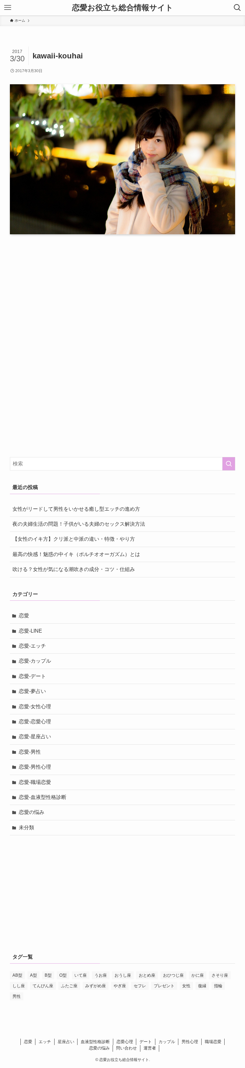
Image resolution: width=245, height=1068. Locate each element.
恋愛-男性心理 (35, 767)
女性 (186, 985)
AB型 (17, 975)
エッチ (45, 1041)
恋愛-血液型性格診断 (42, 797)
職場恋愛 (213, 1041)
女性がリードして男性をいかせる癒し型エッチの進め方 (76, 509)
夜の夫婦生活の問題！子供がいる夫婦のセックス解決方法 (78, 524)
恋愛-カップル (35, 661)
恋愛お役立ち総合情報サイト (122, 7)
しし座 (18, 985)
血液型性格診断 (95, 1041)
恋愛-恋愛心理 (35, 721)
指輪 (218, 985)
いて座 (80, 975)
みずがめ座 (95, 985)
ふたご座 (69, 985)
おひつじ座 (173, 975)
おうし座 (123, 975)
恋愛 (24, 615)
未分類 (26, 827)
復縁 (202, 985)
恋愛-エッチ (32, 646)
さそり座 (220, 975)
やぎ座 (120, 985)
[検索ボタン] (237, 7)
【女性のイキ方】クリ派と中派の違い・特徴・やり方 (73, 539)
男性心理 (190, 1041)
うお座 (100, 975)
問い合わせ (126, 1048)
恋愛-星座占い (35, 736)
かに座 (197, 975)
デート (145, 1041)
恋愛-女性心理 (35, 706)
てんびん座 (43, 985)
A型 (33, 975)
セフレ (140, 985)
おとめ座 (147, 975)
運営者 (150, 1048)
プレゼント (164, 985)
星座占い (66, 1041)
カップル (167, 1041)
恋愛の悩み (31, 812)
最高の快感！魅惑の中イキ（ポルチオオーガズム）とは (76, 554)
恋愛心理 (124, 1041)
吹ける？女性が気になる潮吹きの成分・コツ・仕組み (73, 569)
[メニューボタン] (7, 7)
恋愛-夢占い (32, 691)
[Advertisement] (122, 299)
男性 (16, 996)
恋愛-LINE (30, 631)
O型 (63, 975)
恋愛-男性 (30, 752)
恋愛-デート (32, 676)
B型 (48, 975)
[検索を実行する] (228, 463)
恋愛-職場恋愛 (35, 782)
